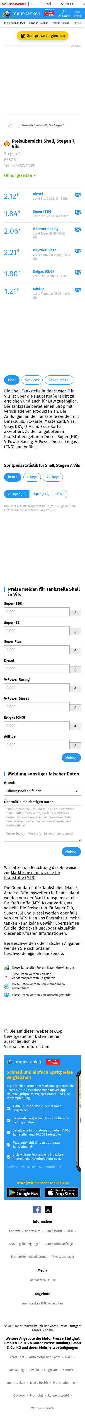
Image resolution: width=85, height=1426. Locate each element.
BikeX (68, 1357)
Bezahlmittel (59, 380)
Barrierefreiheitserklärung (28, 1257)
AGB (70, 1231)
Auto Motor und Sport (44, 1357)
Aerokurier (17, 1357)
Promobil (36, 1395)
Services (32, 380)
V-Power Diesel (16, 698)
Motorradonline (64, 1383)
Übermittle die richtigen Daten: (29, 802)
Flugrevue (51, 1370)
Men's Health (39, 1383)
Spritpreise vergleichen (46, 35)
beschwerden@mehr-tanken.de (33, 953)
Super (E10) (13, 603)
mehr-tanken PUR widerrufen (42, 1303)
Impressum (32, 1231)
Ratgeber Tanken (39, 23)
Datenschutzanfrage (59, 1244)
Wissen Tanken (61, 23)
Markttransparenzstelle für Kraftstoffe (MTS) (32, 875)
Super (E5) (12, 622)
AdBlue (10, 736)
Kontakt (14, 1231)
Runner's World (58, 1395)
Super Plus (13, 641)
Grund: (9, 783)
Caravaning (16, 1370)
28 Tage (53, 477)
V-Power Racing (17, 679)
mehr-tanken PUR (14, 23)
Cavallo (34, 1370)
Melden (71, 757)
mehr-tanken (16, 1383)
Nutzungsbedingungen (24, 1244)
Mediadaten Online (42, 1280)
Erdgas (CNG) (14, 717)
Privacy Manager (62, 1257)
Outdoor (19, 1395)
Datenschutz (53, 1231)
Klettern (68, 1370)
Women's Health (42, 1408)
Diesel (9, 660)
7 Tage (32, 477)
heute (12, 477)
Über (12, 380)
